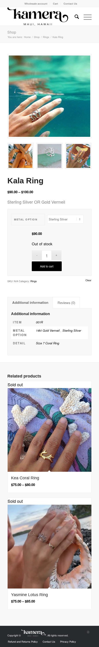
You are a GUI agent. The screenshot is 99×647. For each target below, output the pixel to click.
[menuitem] (36, 3)
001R (39, 322)
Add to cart (46, 266)
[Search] (74, 16)
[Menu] (85, 16)
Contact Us (70, 3)
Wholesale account (35, 3)
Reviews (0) (66, 302)
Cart (55, 3)
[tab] (30, 302)
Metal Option (25, 219)
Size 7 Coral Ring (47, 343)
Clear (88, 280)
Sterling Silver (71, 330)
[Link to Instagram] (88, 631)
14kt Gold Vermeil (48, 330)
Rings (33, 281)
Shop (11, 32)
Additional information (30, 302)
